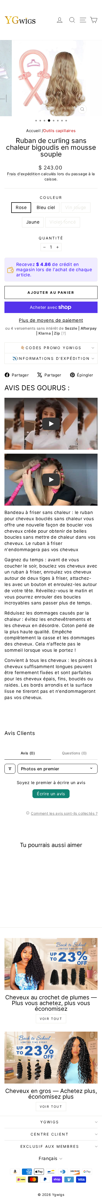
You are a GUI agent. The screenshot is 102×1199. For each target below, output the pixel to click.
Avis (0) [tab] (28, 753)
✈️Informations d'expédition (51, 358)
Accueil (33, 130)
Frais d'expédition (23, 174)
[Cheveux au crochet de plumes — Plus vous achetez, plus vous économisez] (51, 964)
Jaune (32, 222)
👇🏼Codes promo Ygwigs (50, 348)
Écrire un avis (51, 793)
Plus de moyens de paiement (51, 320)
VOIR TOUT (51, 1019)
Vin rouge (75, 207)
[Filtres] (9, 769)
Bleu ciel (46, 207)
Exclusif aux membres (49, 1146)
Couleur (51, 197)
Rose (21, 207)
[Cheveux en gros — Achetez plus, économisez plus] (51, 1058)
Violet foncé (62, 222)
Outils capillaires (59, 130)
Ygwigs (49, 1122)
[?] (63, 333)
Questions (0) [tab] (74, 753)
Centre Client (50, 1134)
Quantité (51, 238)
